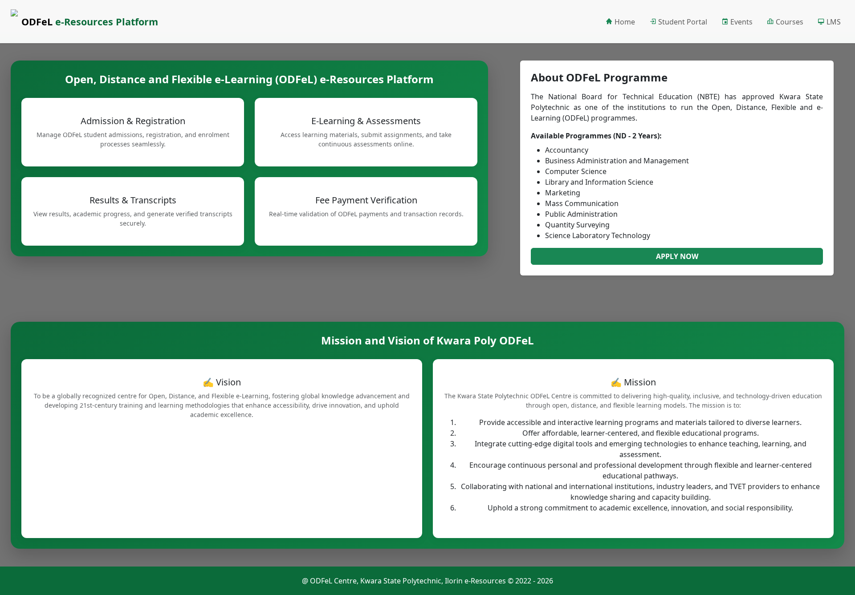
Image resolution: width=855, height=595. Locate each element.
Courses (788, 22)
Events (741, 22)
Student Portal (681, 22)
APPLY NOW (677, 256)
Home (624, 22)
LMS (833, 22)
